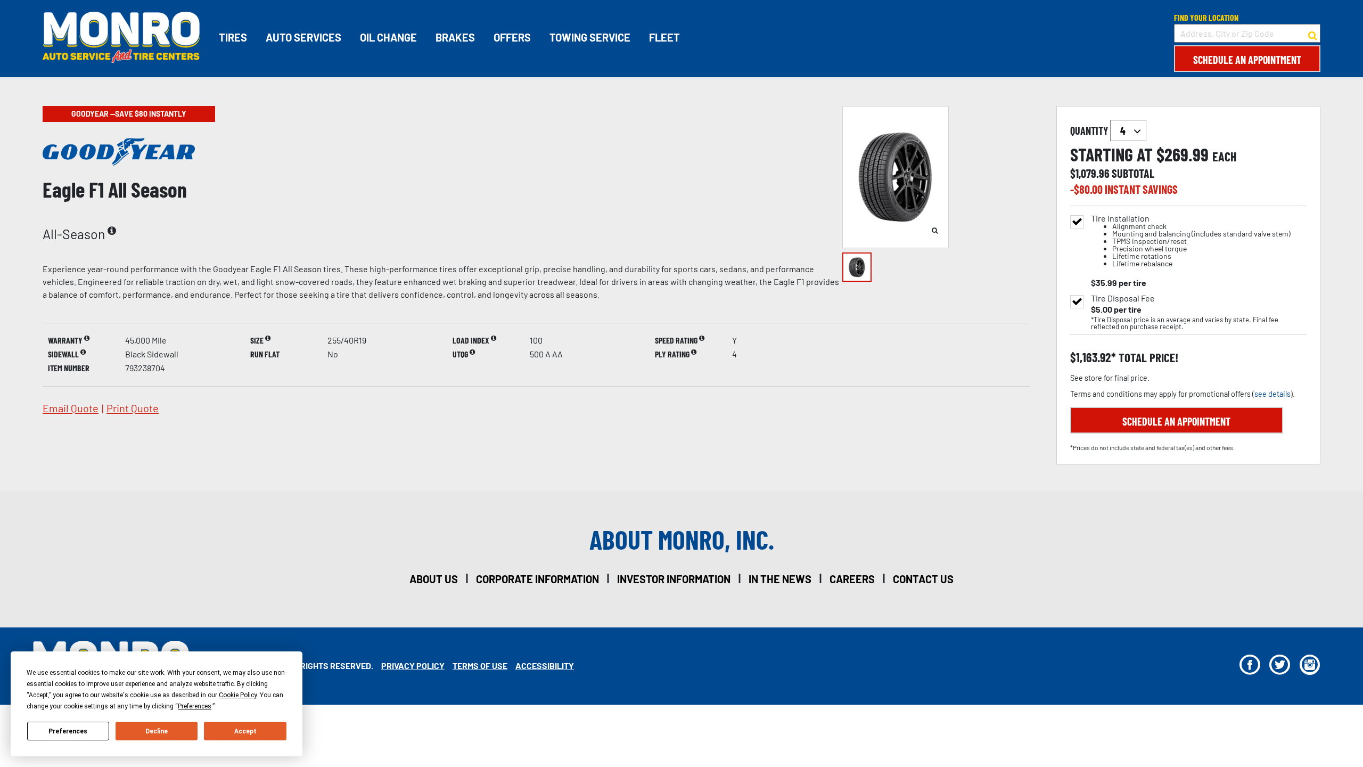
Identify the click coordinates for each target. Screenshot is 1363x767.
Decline (156, 731)
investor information (673, 579)
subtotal (1133, 173)
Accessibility (544, 665)
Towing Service (589, 37)
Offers (512, 37)
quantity (1090, 130)
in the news (780, 579)
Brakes (455, 37)
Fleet (664, 37)
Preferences (67, 731)
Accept (245, 731)
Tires (233, 37)
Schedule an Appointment (1247, 59)
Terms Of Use (480, 665)
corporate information (537, 579)
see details (1272, 393)
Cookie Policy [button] (238, 695)
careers (852, 579)
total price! (1147, 358)
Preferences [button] (194, 706)
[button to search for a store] (1312, 34)
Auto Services (303, 37)
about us (433, 579)
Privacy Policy (413, 665)
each (1224, 156)
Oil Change (388, 37)
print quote (132, 408)
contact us (923, 579)
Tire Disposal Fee (1123, 298)
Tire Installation (1191, 241)
